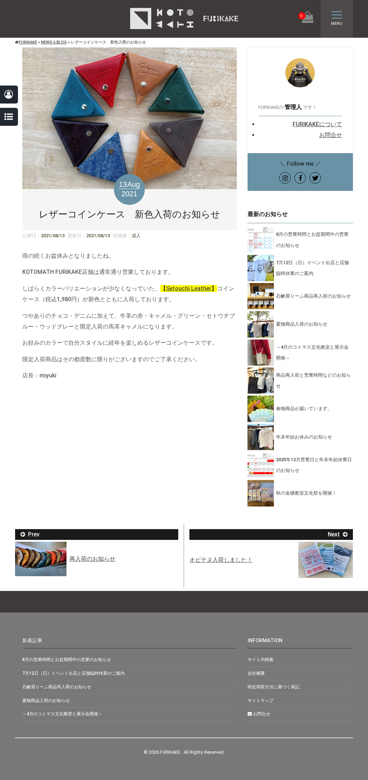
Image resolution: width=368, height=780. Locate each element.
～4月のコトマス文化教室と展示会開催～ (62, 713)
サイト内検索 (260, 659)
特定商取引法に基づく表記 (273, 686)
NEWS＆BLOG (54, 42)
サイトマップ (260, 700)
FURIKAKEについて (317, 124)
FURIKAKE (28, 42)
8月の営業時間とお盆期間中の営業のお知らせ (66, 659)
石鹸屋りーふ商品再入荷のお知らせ (56, 686)
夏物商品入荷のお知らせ (46, 700)
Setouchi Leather (188, 288)
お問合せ (330, 135)
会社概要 (256, 673)
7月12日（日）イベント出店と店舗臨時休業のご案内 (73, 673)
